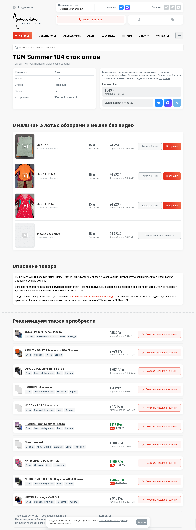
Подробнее (164, 78)
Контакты (162, 35)
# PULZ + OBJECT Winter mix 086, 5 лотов (51, 350)
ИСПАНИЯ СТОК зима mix (41, 405)
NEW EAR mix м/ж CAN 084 (42, 497)
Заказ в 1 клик (150, 146)
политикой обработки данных (113, 520)
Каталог (24, 35)
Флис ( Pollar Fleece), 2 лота (43, 332)
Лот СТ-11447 (46, 174)
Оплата (127, 35)
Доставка (108, 35)
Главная (17, 63)
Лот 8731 (43, 145)
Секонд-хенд (47, 35)
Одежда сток (72, 35)
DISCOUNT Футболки (39, 387)
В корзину (172, 146)
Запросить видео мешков (160, 235)
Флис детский (34, 442)
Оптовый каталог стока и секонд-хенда (47, 63)
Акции (91, 35)
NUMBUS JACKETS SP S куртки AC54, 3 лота (54, 479)
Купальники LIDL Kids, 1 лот (43, 460)
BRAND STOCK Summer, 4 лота (45, 423)
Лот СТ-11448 (46, 204)
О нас (142, 35)
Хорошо (142, 522)
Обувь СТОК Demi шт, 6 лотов (44, 368)
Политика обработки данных (31, 523)
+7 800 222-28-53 (70, 9)
